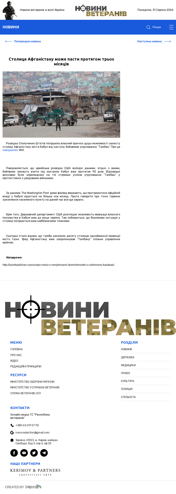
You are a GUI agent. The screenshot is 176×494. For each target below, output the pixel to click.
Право (125, 373)
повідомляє (10, 150)
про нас (16, 355)
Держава (127, 357)
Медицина (128, 365)
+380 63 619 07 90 (27, 425)
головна (16, 349)
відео (14, 360)
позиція (127, 389)
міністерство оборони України (32, 381)
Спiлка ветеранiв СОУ (25, 393)
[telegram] (44, 453)
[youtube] (24, 453)
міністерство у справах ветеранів (34, 387)
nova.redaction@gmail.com (32, 432)
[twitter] (34, 453)
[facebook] (14, 453)
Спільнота (128, 397)
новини (11, 27)
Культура (127, 381)
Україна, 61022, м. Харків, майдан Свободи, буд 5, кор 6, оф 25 (36, 441)
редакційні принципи (25, 366)
